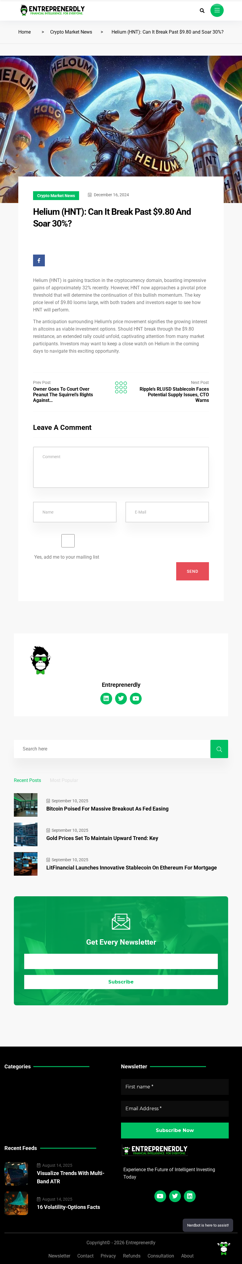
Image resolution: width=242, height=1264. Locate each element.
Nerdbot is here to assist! (208, 1225)
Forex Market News (25, 1099)
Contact (85, 1256)
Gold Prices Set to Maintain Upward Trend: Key (102, 838)
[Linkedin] (106, 698)
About (187, 1256)
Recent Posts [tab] (27, 780)
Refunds (131, 1256)
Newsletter (59, 1256)
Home (24, 32)
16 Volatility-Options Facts (68, 1207)
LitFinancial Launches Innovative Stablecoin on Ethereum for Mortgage (131, 867)
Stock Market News (24, 1090)
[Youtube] (136, 698)
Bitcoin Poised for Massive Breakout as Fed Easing (107, 809)
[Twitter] (121, 698)
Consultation (161, 1256)
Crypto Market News (71, 32)
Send (192, 571)
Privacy (108, 1256)
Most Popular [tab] (64, 780)
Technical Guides (22, 1081)
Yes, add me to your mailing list (66, 557)
